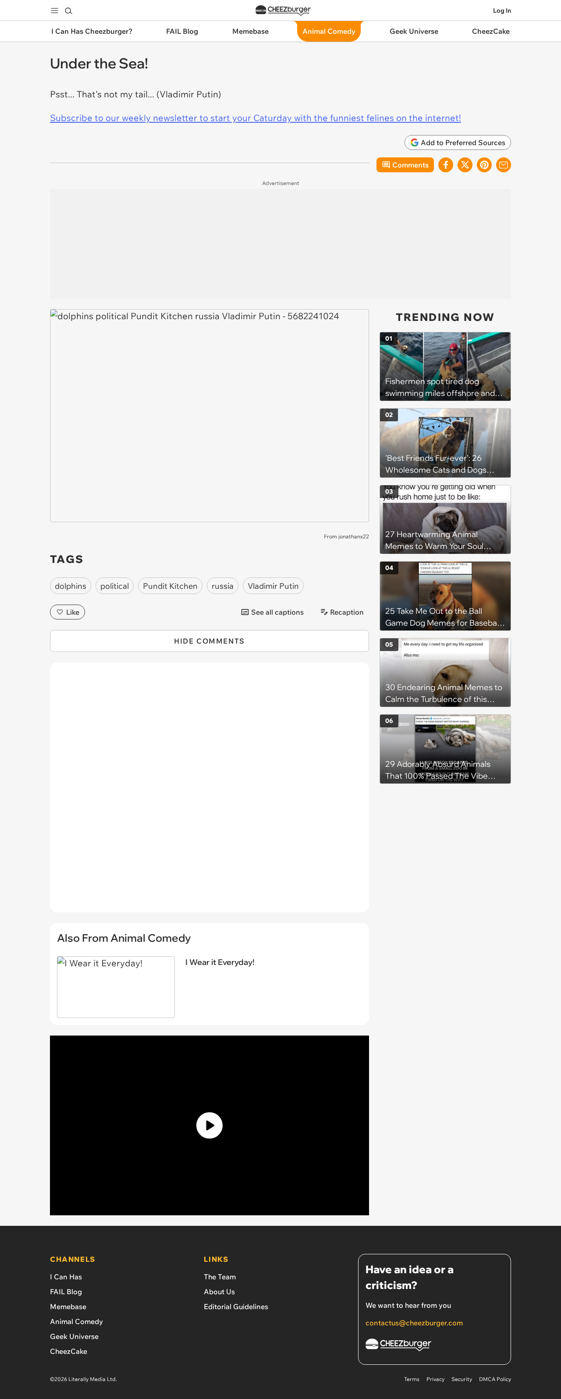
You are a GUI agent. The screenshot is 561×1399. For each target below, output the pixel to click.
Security (461, 1379)
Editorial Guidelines (236, 1306)
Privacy (435, 1379)
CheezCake (68, 1351)
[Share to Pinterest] (484, 164)
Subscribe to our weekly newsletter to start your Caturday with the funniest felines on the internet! (255, 117)
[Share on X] (465, 164)
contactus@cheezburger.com (414, 1322)
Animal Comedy (76, 1321)
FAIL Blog (66, 1291)
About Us (219, 1291)
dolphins (70, 586)
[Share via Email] (503, 164)
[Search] (68, 10)
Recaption (347, 612)
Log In (502, 10)
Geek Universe (74, 1336)
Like (72, 612)
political (114, 586)
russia (223, 586)
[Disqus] (209, 792)
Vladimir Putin (273, 586)
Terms (411, 1379)
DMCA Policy (495, 1379)
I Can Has (66, 1276)
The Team (220, 1276)
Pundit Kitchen (170, 586)
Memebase (68, 1306)
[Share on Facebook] (445, 164)
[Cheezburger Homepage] (283, 10)
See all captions (277, 612)
